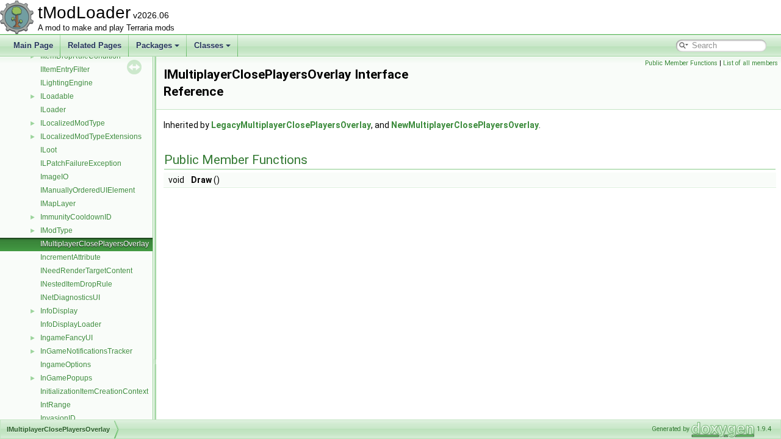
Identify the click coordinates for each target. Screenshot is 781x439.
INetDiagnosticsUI (70, 297)
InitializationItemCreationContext (94, 391)
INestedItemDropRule (76, 284)
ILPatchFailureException (80, 163)
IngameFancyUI (66, 338)
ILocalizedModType (72, 123)
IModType (56, 230)
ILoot (48, 150)
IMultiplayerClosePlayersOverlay (94, 244)
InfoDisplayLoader (70, 324)
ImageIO (54, 177)
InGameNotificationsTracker (86, 351)
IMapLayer (58, 203)
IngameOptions (65, 364)
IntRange (55, 405)
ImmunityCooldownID (76, 217)
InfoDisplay (58, 311)
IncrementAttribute (70, 257)
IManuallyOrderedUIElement (87, 190)
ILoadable (57, 96)
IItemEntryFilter (65, 69)
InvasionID (58, 418)
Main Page (33, 45)
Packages (154, 45)
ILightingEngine (66, 83)
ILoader (53, 109)
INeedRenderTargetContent (86, 270)
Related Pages (94, 45)
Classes (208, 45)
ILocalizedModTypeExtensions (91, 136)
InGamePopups (66, 378)
